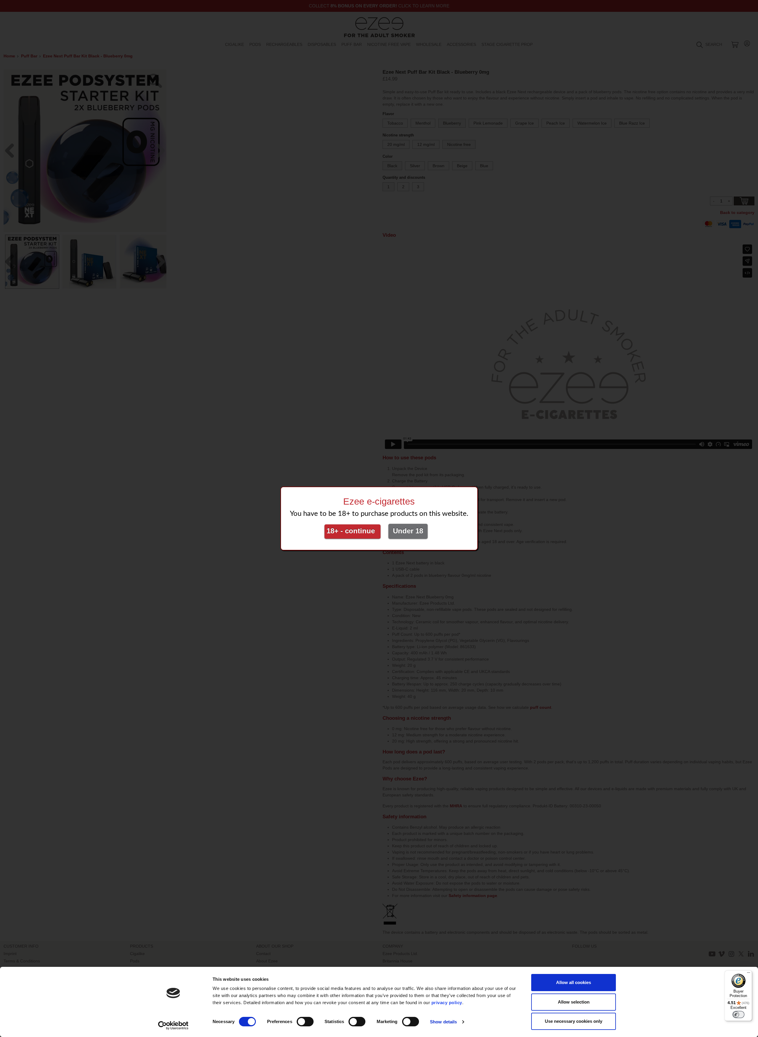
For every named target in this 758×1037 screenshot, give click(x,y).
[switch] (305, 1021)
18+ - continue (353, 531)
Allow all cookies (573, 982)
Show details (443, 1021)
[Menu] (748, 974)
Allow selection (574, 1001)
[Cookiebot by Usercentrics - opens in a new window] (173, 1025)
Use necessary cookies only (573, 1021)
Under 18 (408, 531)
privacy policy (446, 1002)
